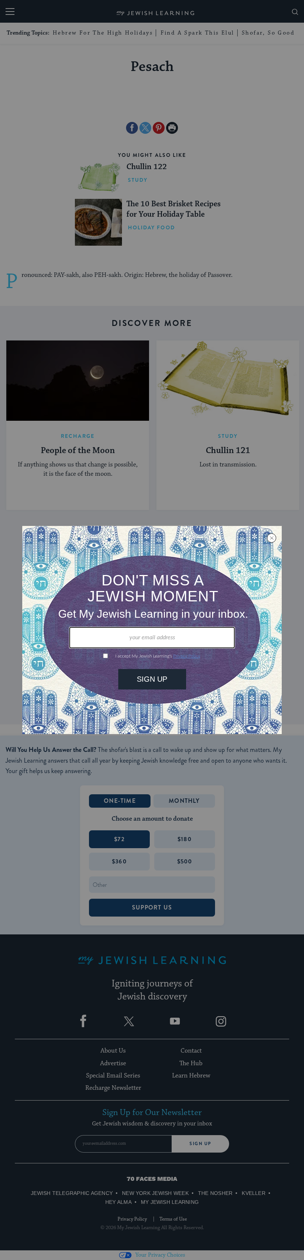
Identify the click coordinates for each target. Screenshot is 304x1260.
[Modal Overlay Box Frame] (152, 630)
